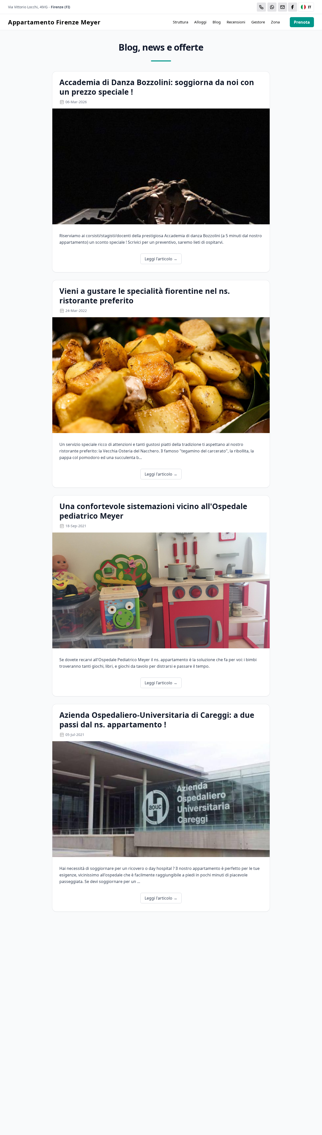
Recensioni (236, 21)
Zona (275, 21)
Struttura (180, 21)
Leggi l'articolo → (161, 259)
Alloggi (200, 21)
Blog (217, 21)
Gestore (258, 21)
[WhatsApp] (271, 7)
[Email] (282, 7)
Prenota (302, 22)
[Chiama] (261, 7)
